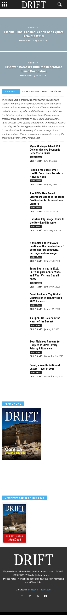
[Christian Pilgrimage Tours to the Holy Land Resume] (14, 227)
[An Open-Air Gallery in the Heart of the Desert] (14, 326)
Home (25, 91)
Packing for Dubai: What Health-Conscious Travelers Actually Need (46, 173)
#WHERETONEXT (39, 91)
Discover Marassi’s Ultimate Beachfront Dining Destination (33, 69)
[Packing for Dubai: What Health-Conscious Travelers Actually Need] (14, 177)
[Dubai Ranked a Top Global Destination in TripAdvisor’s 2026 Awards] (14, 302)
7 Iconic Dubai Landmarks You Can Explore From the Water (33, 34)
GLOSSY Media (26, 575)
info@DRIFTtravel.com (39, 589)
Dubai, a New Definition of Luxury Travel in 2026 (45, 367)
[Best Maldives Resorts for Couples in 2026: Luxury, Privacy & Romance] (14, 349)
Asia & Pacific (38, 13)
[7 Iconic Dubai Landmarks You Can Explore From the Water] (33, 43)
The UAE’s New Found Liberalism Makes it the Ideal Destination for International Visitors (47, 198)
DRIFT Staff (25, 40)
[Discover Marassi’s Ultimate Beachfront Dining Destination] (33, 78)
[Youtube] (45, 596)
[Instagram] (30, 596)
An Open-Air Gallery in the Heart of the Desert (45, 319)
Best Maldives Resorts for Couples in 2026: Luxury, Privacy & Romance (45, 345)
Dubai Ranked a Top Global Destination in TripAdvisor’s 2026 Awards (46, 298)
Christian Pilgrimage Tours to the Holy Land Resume (47, 221)
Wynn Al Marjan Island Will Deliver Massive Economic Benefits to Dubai (45, 150)
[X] (38, 596)
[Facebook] (22, 596)
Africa (23, 13)
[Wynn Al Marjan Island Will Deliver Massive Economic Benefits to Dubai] (14, 154)
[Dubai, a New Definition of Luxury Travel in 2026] (14, 373)
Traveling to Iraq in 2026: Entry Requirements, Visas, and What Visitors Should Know (45, 274)
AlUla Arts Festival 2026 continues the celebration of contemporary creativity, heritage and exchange (47, 248)
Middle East (33, 27)
